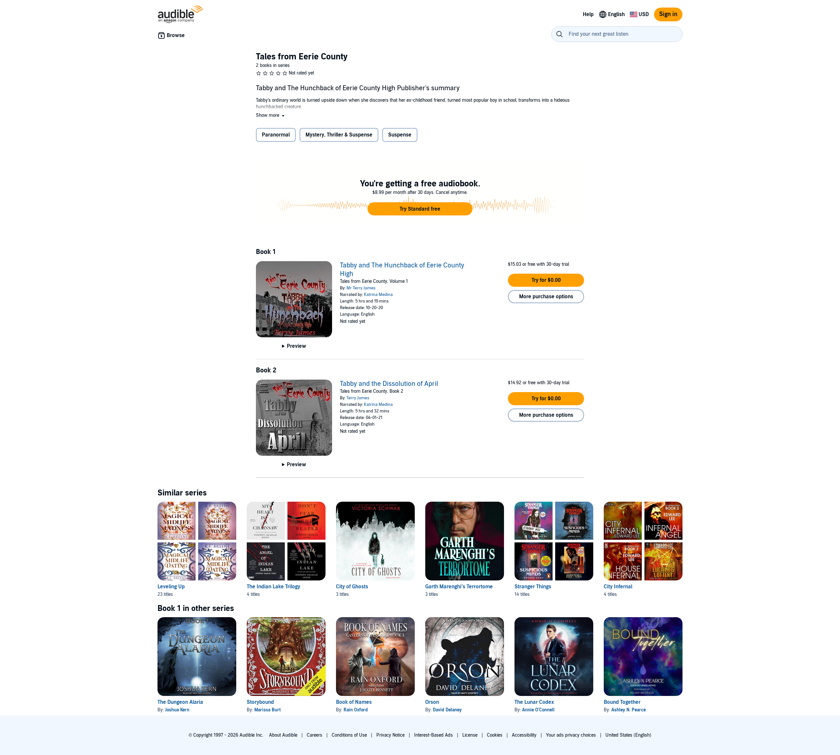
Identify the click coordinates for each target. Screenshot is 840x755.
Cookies (494, 735)
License (469, 735)
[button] (271, 115)
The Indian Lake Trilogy (273, 586)
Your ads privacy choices (571, 735)
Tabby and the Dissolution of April (389, 384)
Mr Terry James (360, 288)
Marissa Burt (267, 710)
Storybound (260, 702)
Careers (314, 735)
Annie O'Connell (538, 710)
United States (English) (628, 735)
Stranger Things (532, 586)
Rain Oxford (356, 710)
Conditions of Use (349, 735)
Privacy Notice (390, 735)
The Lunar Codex (534, 702)
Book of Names (354, 702)
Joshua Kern (177, 710)
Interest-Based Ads (433, 735)
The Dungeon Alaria (180, 702)
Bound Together (622, 702)
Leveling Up (171, 586)
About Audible (283, 735)
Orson (432, 702)
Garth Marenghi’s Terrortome (459, 586)
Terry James (357, 398)
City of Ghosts (352, 586)
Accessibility (524, 735)
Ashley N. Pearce (628, 710)
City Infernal (618, 586)
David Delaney (447, 710)
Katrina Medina (378, 294)
